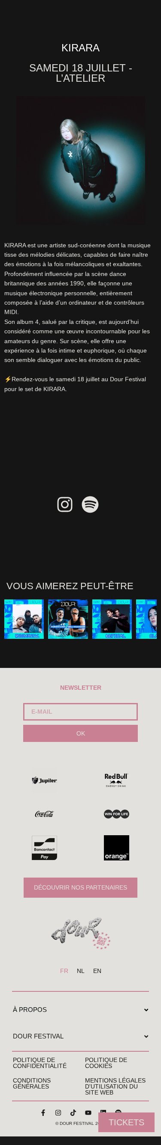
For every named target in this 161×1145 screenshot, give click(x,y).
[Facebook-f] (42, 1112)
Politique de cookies (106, 1062)
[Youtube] (88, 1112)
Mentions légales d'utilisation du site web (115, 1086)
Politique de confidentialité (40, 1062)
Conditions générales (32, 1083)
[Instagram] (58, 1112)
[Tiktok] (73, 1112)
